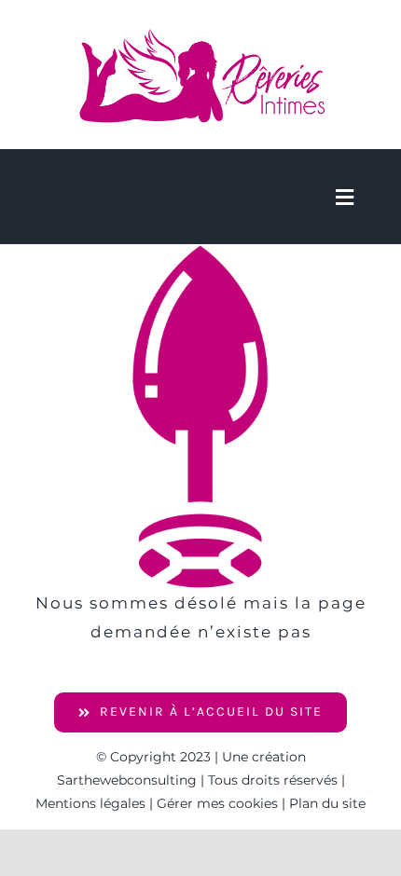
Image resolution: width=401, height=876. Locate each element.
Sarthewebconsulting (127, 780)
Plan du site (327, 803)
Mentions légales (90, 803)
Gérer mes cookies (217, 803)
